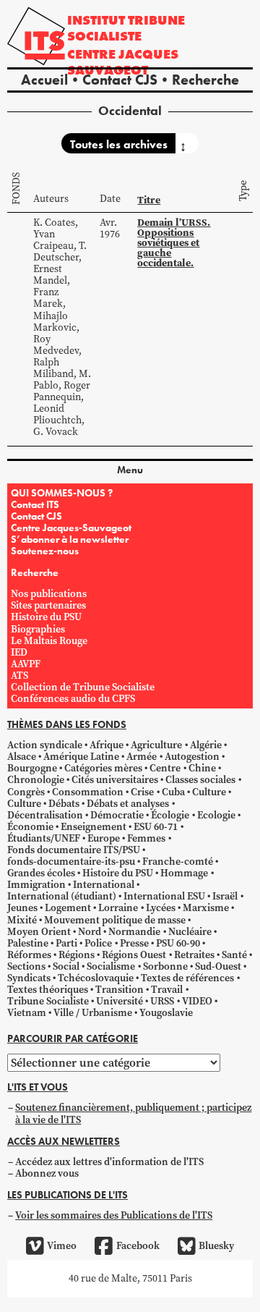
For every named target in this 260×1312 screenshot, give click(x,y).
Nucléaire (190, 932)
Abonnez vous (47, 1173)
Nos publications (49, 594)
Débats (63, 804)
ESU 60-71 (156, 827)
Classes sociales (200, 780)
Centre (165, 768)
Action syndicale (44, 745)
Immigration (36, 885)
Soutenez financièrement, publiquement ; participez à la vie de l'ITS (133, 1113)
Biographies (38, 629)
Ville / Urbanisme (92, 1013)
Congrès (26, 792)
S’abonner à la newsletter (70, 539)
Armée (141, 756)
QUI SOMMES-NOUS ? (62, 492)
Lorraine (118, 908)
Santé (234, 955)
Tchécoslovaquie (96, 978)
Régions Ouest (134, 955)
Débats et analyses (128, 804)
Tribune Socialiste (48, 1001)
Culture (209, 792)
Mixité (22, 920)
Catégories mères (103, 768)
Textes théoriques (47, 989)
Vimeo (62, 1246)
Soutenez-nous (45, 550)
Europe (103, 838)
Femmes (146, 838)
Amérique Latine (81, 756)
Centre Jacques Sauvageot (122, 62)
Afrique (107, 745)
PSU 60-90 (178, 943)
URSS (162, 1001)
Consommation (88, 792)
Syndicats (29, 978)
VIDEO (197, 1001)
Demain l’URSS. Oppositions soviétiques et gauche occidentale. (173, 242)
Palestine (27, 943)
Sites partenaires (48, 605)
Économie (30, 827)
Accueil (44, 79)
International (103, 885)
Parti (66, 943)
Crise (142, 792)
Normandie (134, 932)
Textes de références (187, 978)
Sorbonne (165, 966)
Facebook (137, 1246)
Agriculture (156, 745)
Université (119, 1001)
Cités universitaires (115, 780)
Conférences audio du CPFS (73, 699)
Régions (76, 955)
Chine (202, 768)
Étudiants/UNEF (43, 838)
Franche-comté (177, 861)
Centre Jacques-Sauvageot (71, 527)
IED (19, 652)
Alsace (21, 756)
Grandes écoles (41, 873)
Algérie (206, 745)
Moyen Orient (39, 932)
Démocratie (117, 815)
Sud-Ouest (218, 966)
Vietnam (26, 1013)
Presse (134, 943)
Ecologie (216, 815)
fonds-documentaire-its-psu (71, 861)
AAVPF (25, 664)
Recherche (205, 79)
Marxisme (206, 908)
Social (66, 966)
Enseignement (93, 827)
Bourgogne (32, 768)
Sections (26, 966)
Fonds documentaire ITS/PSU (73, 850)
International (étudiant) (61, 896)
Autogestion (192, 756)
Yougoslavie (166, 1013)
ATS (19, 675)
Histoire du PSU (46, 617)
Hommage (184, 873)
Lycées (161, 908)
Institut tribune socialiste (126, 28)
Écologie (170, 815)
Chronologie (35, 780)
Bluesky (216, 1246)
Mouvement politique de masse (115, 920)
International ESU (164, 896)
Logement (68, 908)
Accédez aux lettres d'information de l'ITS (109, 1162)
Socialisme (111, 966)
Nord (89, 932)
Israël (225, 896)
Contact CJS (119, 79)
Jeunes (22, 908)
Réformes (29, 955)
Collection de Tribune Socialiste (83, 687)
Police (98, 943)
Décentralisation (45, 815)
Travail (167, 989)
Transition (119, 989)
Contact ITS (35, 504)
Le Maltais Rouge (49, 641)
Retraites (194, 955)
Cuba (173, 792)
